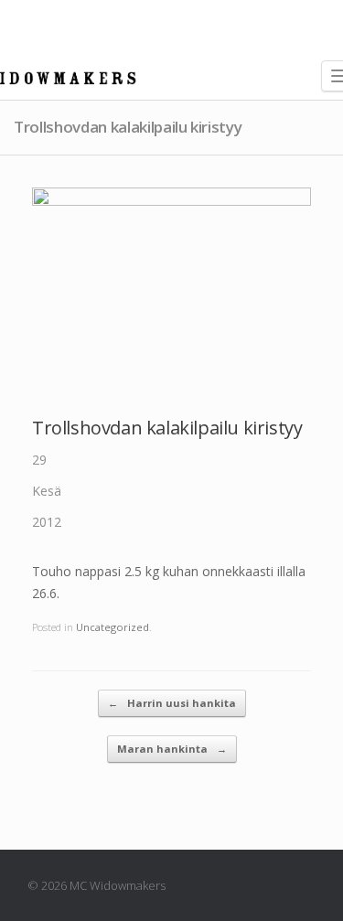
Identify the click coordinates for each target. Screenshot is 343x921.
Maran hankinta (172, 748)
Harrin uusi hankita (172, 703)
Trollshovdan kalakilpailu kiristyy (167, 427)
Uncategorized (112, 627)
